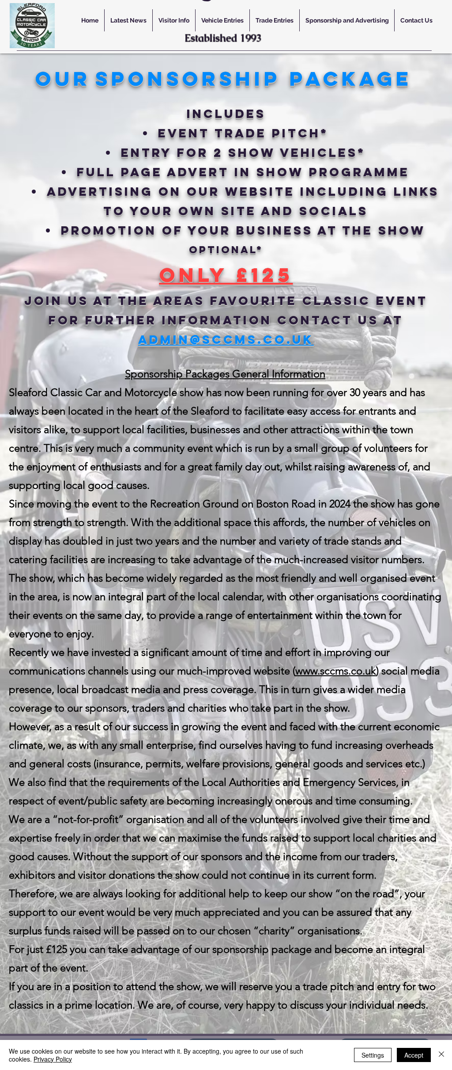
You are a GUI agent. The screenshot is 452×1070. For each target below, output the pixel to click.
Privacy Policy (53, 1059)
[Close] (441, 1055)
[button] (173, 20)
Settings (373, 1055)
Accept (413, 1055)
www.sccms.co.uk (335, 670)
